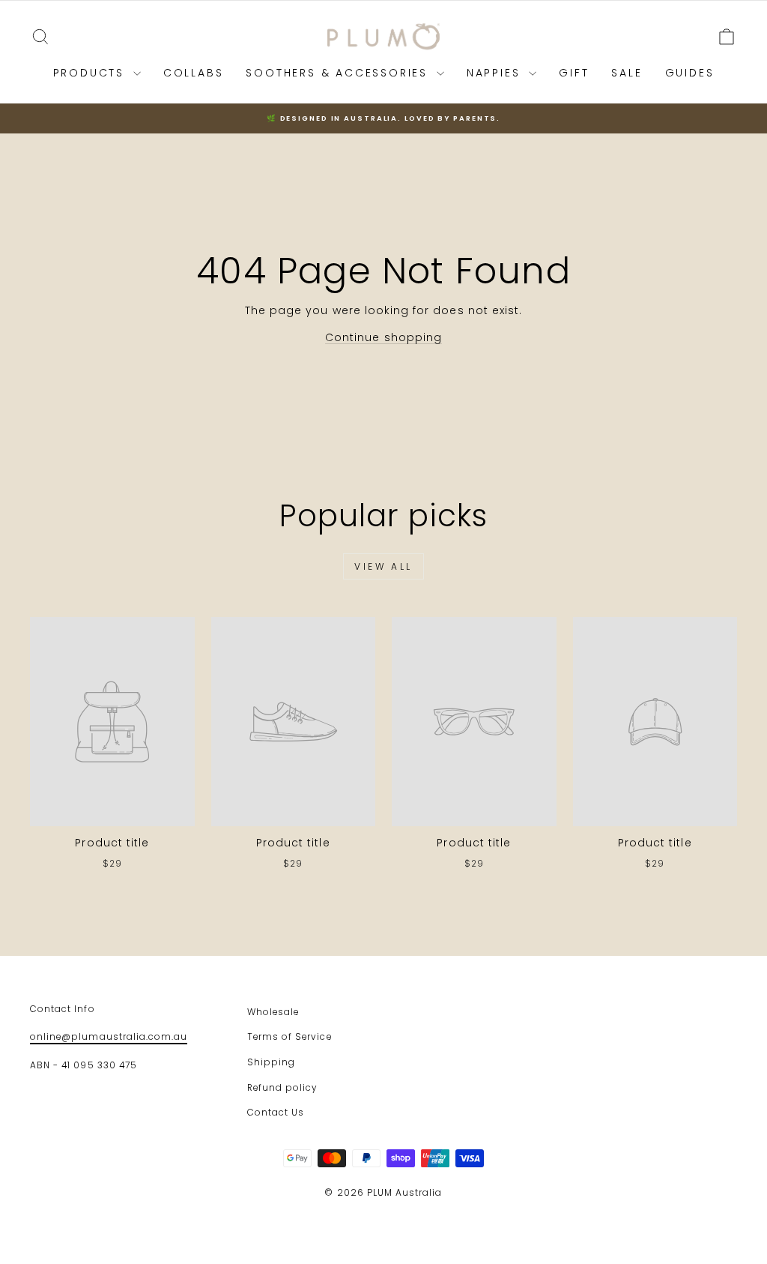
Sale (626, 72)
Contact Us (276, 1113)
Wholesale (273, 1012)
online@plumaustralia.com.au (108, 1037)
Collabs (193, 72)
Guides (690, 72)
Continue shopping (383, 337)
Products (91, 72)
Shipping (271, 1062)
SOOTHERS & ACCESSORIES (339, 72)
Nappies (496, 72)
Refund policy (282, 1088)
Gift (574, 72)
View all (383, 566)
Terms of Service (289, 1037)
